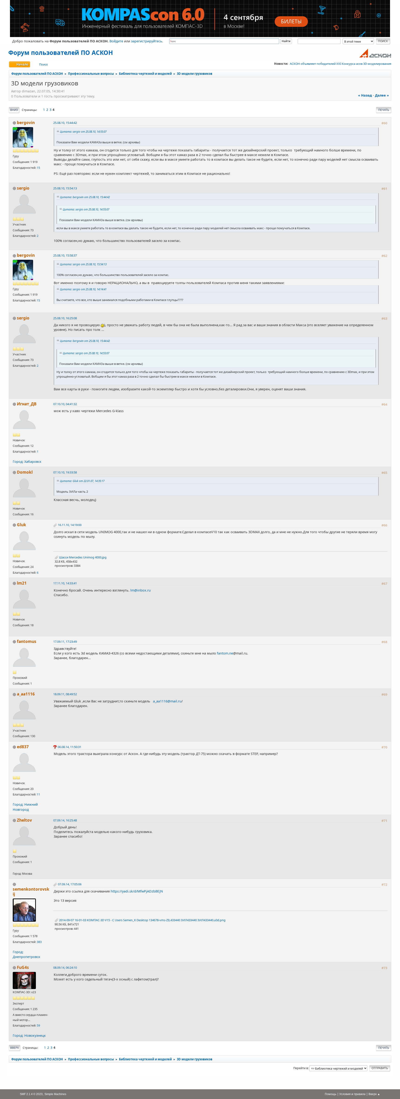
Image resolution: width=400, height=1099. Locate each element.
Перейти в (300, 1068)
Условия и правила (352, 1094)
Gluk (21, 524)
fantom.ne (225, 653)
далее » (382, 95)
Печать (383, 110)
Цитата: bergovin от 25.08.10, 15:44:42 (85, 197)
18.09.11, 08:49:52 (65, 694)
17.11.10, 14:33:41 (65, 583)
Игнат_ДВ (27, 404)
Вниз (14, 110)
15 (38, 168)
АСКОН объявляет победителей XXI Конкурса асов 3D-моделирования (340, 64)
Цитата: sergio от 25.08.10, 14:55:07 (83, 131)
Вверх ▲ (374, 1094)
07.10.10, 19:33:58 (65, 472)
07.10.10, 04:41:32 (65, 404)
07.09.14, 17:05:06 (69, 884)
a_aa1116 (26, 694)
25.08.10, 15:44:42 (65, 123)
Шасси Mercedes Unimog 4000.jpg (82, 557)
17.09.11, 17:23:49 (65, 641)
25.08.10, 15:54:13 (65, 188)
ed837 (23, 746)
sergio (23, 188)
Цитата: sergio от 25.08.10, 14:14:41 (83, 289)
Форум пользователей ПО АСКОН (60, 52)
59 (38, 1025)
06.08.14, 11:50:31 (69, 747)
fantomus (26, 641)
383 (39, 942)
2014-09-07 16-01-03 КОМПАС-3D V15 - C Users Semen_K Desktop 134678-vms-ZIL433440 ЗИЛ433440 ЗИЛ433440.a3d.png (141, 920)
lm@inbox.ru (140, 590)
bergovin (26, 122)
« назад (365, 95)
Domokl (25, 472)
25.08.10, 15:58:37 (65, 255)
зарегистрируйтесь (146, 41)
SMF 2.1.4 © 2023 (31, 1094)
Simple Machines (55, 1094)
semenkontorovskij (31, 891)
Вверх (14, 1048)
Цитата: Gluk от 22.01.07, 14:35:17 (82, 481)
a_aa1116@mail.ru (167, 701)
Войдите (116, 41)
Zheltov (24, 820)
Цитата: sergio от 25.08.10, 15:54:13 (83, 264)
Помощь (330, 1094)
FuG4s (23, 967)
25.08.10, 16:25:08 (65, 318)
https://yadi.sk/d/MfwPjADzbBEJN (137, 891)
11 (38, 794)
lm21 (22, 583)
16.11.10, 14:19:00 (69, 525)
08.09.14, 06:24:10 (65, 967)
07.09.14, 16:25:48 (65, 820)
